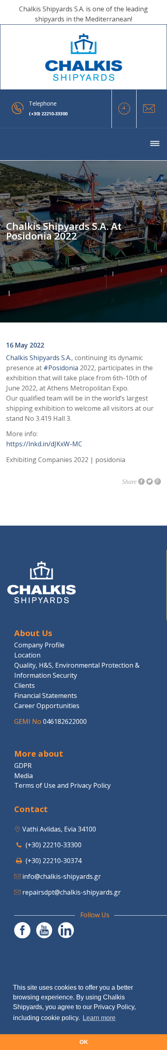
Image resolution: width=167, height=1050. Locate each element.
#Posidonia (60, 367)
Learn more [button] (99, 1017)
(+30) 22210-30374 (53, 860)
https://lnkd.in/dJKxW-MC (44, 443)
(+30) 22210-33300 (53, 844)
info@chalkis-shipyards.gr (61, 876)
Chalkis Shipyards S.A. (38, 357)
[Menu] (155, 144)
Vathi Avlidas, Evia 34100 (59, 829)
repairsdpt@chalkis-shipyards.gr (71, 892)
